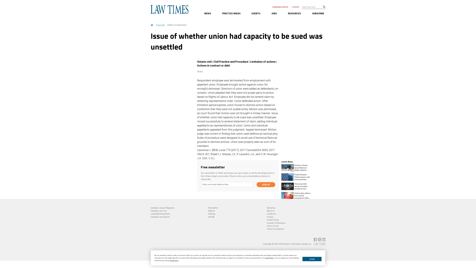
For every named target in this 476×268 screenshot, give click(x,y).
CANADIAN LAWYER (280, 7)
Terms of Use (273, 226)
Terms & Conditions (275, 229)
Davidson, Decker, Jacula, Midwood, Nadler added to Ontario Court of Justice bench (301, 167)
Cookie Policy (273, 220)
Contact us (271, 214)
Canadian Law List (158, 211)
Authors (211, 211)
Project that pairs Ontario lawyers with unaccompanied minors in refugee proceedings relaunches (302, 177)
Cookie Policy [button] (269, 258)
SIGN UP (266, 184)
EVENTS (256, 13)
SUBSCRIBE (318, 13)
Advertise (271, 208)
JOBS (274, 13)
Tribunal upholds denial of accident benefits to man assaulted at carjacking (302, 186)
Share (200, 71)
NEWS (207, 13)
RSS (210, 217)
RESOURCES (294, 13)
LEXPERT (295, 7)
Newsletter (213, 208)
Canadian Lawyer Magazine (162, 208)
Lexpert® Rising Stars (160, 214)
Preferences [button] (174, 260)
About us (271, 211)
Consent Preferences (276, 223)
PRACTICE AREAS (231, 13)
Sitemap (211, 214)
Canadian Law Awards (160, 217)
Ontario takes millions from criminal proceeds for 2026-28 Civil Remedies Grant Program (302, 195)
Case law (160, 25)
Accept (312, 259)
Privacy (270, 217)
